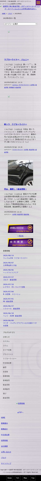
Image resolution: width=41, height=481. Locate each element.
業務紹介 (4, 429)
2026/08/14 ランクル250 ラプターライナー (15, 257)
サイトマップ (6, 463)
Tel (17, 478)
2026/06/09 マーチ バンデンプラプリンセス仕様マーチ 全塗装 (20, 323)
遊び (4, 393)
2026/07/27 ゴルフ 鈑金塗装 (10, 278)
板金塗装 (32, 149)
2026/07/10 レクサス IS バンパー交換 (14, 285)
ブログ (10, 13)
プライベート (8, 354)
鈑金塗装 (18, 87)
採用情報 (4, 440)
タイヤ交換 (7, 350)
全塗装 (32, 85)
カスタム (15, 85)
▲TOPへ (20, 412)
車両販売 (12, 87)
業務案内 (4, 423)
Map (25, 478)
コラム (5, 346)
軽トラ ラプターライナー (15, 124)
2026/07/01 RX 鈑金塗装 (8, 300)
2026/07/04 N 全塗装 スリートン (11, 293)
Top (32, 478)
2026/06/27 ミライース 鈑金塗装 (11, 307)
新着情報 (6, 376)
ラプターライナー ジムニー (16, 60)
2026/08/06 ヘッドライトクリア (10, 271)
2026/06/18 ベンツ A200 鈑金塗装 (12, 314)
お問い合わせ (6, 452)
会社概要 (4, 446)
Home (10, 478)
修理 (4, 367)
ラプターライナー (24, 85)
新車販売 (6, 380)
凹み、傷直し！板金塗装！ (15, 189)
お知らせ (6, 337)
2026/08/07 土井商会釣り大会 (10, 264)
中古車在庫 (7, 363)
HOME (3, 13)
